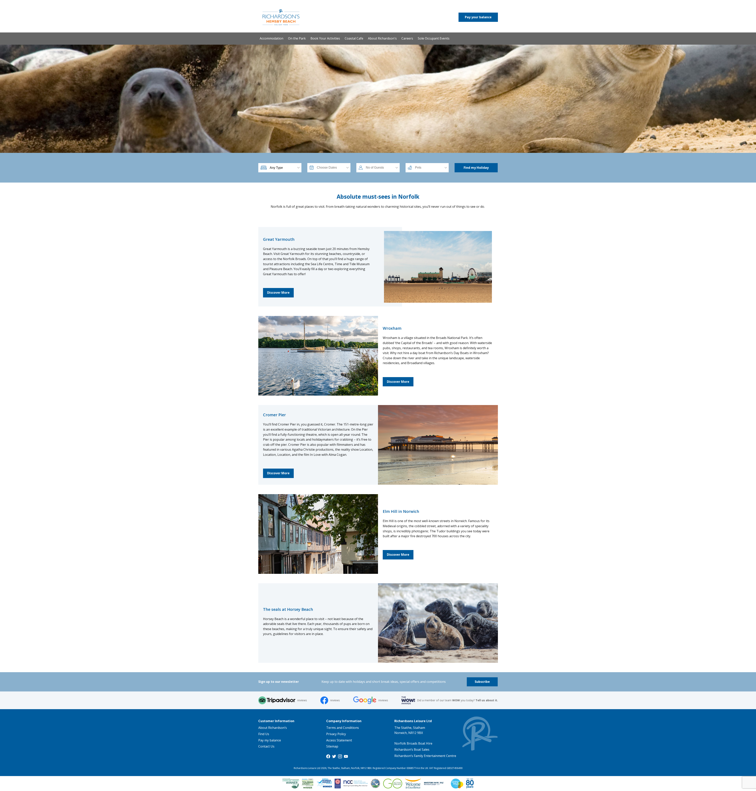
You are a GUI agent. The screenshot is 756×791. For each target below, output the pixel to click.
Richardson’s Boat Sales (411, 749)
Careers (407, 38)
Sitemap (332, 746)
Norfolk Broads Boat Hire (413, 743)
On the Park (297, 38)
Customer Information (276, 721)
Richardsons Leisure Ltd (413, 721)
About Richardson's (382, 38)
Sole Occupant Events (433, 38)
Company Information (343, 721)
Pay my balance (269, 740)
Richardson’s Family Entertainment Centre (425, 756)
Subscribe (482, 681)
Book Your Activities (325, 38)
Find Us (263, 734)
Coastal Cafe (354, 38)
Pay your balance (478, 17)
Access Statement (339, 740)
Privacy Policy (336, 734)
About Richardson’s (272, 727)
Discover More (278, 292)
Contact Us (266, 746)
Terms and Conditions (342, 727)
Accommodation (271, 38)
